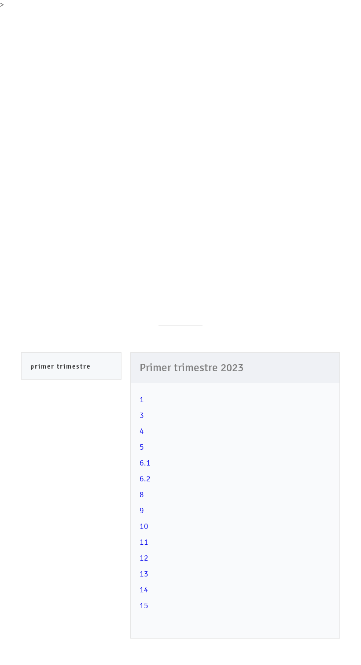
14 (144, 589)
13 (144, 573)
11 (144, 542)
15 (144, 605)
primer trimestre (60, 366)
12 (144, 557)
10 (144, 526)
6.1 (145, 462)
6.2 (145, 478)
